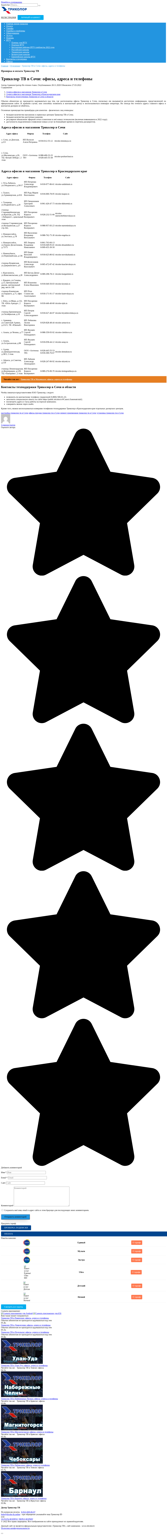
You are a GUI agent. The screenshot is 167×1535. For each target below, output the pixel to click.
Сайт (3, 1183)
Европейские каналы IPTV (23, 57)
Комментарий (7, 1205)
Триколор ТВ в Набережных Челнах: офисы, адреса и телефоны (29, 1399)
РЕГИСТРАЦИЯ (8, 17)
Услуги (9, 35)
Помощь (10, 38)
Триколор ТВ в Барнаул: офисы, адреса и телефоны (24, 1498)
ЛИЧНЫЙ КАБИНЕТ (30, 17)
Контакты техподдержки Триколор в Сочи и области (29, 97)
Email (4, 1178)
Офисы (9, 61)
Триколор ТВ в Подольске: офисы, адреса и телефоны (25, 1332)
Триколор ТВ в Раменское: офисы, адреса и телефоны (25, 1318)
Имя (3, 1172)
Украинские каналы (20, 52)
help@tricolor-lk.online (10, 1514)
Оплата (9, 26)
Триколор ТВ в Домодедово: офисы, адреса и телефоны (25, 1325)
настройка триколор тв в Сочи (14, 413)
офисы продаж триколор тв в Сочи (44, 413)
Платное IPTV (17, 45)
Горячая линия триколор (17, 24)
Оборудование (12, 33)
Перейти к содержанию (11, 2)
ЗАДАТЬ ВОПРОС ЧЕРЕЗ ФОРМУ (17, 1519)
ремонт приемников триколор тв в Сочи (78, 413)
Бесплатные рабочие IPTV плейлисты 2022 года (32, 47)
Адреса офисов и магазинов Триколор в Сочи (26, 92)
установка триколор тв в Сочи (110, 413)
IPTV (8, 40)
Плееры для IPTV (19, 42)
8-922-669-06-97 (28, 1512)
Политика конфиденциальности (15, 1528)
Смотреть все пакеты (13, 1307)
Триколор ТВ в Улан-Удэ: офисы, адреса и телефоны (24, 1365)
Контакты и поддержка (16, 59)
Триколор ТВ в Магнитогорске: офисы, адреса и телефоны (27, 1432)
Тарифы (9, 28)
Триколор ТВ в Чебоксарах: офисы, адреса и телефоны (25, 1465)
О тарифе (137, 1242)
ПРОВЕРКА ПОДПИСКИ (16, 1228)
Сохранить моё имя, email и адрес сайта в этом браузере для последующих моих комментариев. (46, 1210)
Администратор (8, 425)
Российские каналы (20, 50)
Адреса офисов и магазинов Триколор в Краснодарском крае (33, 94)
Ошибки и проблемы (15, 31)
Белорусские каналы (20, 54)
